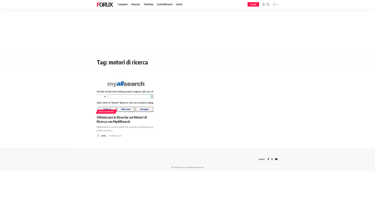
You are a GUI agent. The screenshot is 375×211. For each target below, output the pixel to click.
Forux (105, 4)
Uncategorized (106, 111)
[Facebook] (268, 159)
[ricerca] (267, 4)
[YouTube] (276, 159)
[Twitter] (272, 159)
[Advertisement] (187, 30)
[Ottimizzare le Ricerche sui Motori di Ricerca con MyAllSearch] (125, 96)
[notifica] (263, 4)
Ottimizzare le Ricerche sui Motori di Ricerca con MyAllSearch (122, 119)
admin (103, 136)
